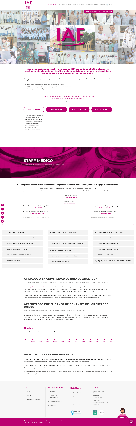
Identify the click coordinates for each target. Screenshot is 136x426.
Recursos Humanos (33, 399)
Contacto (53, 405)
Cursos (75, 397)
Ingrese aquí (65, 421)
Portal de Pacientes (56, 401)
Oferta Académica (78, 393)
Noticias (52, 391)
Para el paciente (62, 4)
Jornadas (75, 401)
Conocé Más (76, 405)
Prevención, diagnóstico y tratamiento (38, 84)
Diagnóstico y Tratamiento (85, 4)
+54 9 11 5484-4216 (97, 397)
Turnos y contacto (99, 4)
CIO (28, 391)
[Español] (107, 7)
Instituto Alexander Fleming (47, 365)
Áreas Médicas (72, 4)
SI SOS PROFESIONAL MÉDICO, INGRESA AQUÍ (99, 11)
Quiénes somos (52, 4)
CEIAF (29, 395)
